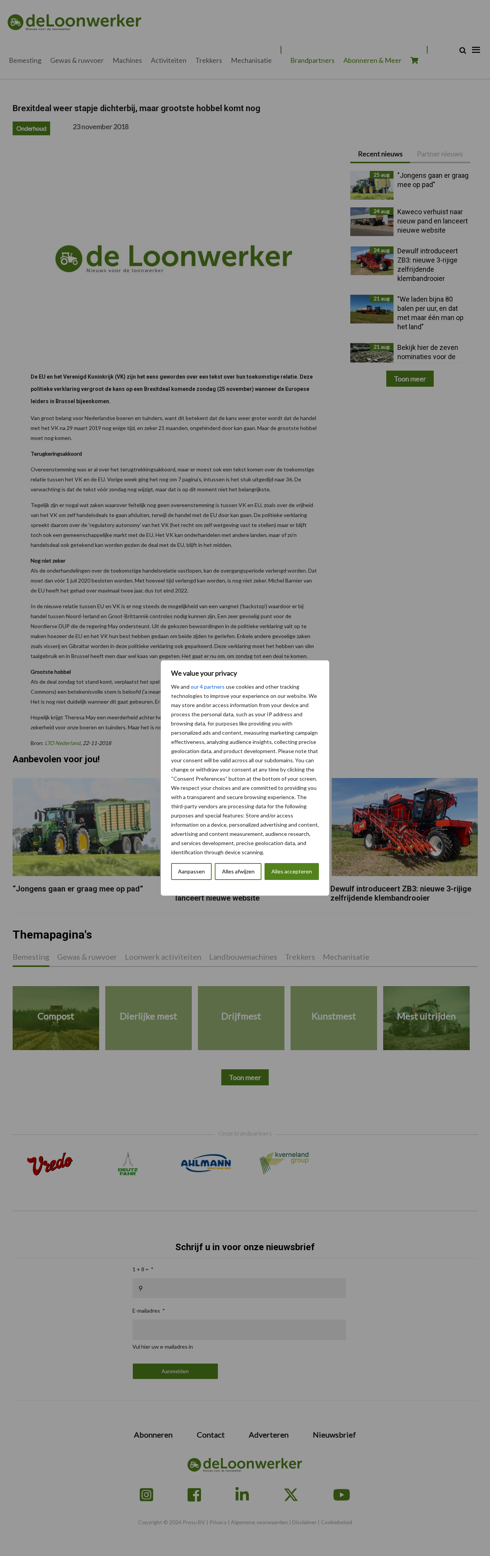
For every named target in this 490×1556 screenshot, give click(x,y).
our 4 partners (208, 686)
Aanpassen (191, 871)
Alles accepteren (291, 871)
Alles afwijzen (238, 871)
